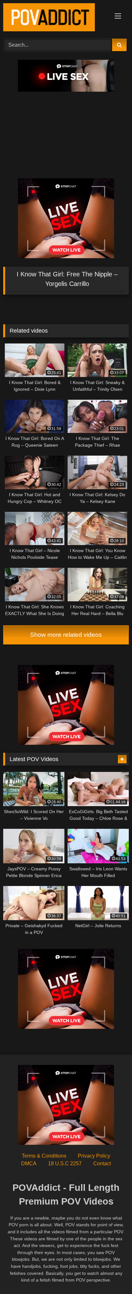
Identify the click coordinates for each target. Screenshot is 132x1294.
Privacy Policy (94, 1156)
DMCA (29, 1163)
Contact (102, 1163)
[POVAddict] (54, 18)
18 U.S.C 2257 (65, 1163)
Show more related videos (66, 634)
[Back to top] (112, 1275)
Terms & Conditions (44, 1156)
